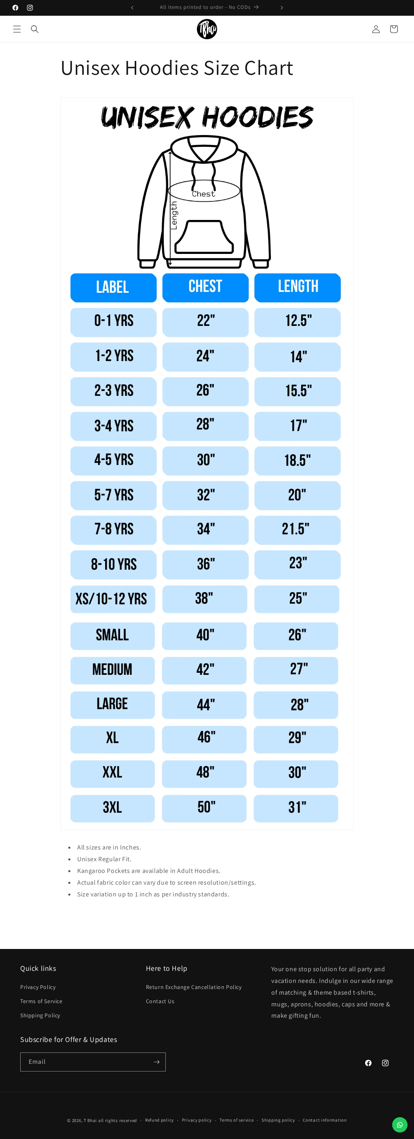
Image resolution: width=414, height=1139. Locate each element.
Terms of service (236, 1120)
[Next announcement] (282, 7)
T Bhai (90, 1120)
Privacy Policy (37, 987)
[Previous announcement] (132, 7)
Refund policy (159, 1120)
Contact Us (160, 1001)
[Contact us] (400, 1125)
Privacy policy (197, 1120)
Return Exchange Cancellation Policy (194, 987)
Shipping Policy (40, 1015)
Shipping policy (278, 1120)
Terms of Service (41, 1001)
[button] (17, 29)
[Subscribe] (156, 1061)
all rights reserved (117, 1120)
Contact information (324, 1120)
